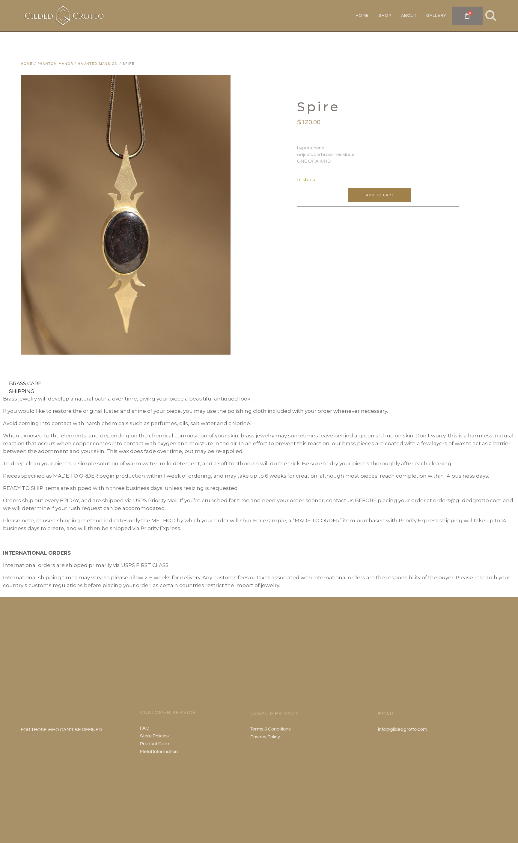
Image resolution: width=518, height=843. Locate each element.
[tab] (259, 383)
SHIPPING (21, 391)
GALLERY (436, 16)
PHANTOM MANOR (55, 64)
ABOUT (409, 16)
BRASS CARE (25, 383)
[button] (490, 15)
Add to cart (379, 195)
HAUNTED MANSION (98, 64)
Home (27, 64)
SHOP (385, 16)
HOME (362, 16)
